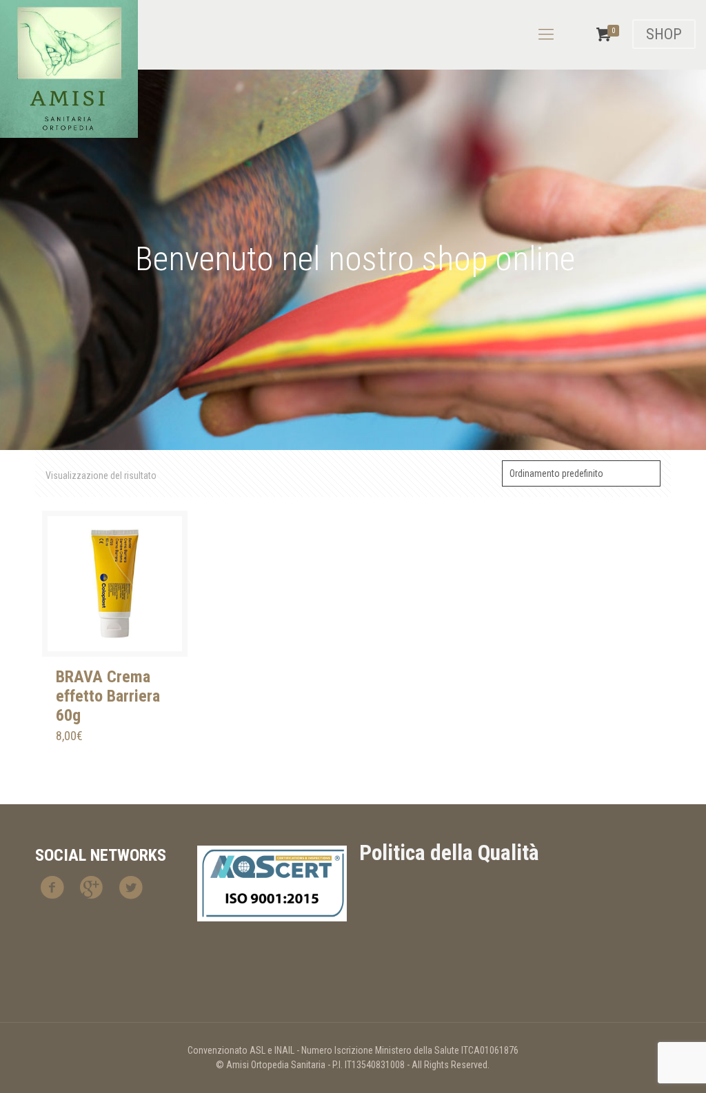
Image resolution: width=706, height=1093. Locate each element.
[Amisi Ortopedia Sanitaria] (69, 69)
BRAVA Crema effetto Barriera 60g (108, 696)
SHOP (664, 34)
